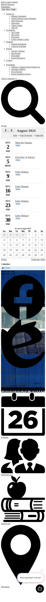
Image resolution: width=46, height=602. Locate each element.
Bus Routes (16, 53)
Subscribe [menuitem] (39, 135)
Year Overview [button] (26, 135)
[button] (10, 14)
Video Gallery (17, 25)
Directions (15, 23)
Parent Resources (18, 58)
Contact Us (10, 379)
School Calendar (18, 51)
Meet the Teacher (23, 142)
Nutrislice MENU (18, 69)
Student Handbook (18, 44)
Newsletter (15, 56)
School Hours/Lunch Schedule (23, 18)
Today (4, 259)
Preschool (15, 37)
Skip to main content (9, 2)
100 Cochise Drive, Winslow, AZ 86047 (17, 383)
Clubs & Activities (18, 46)
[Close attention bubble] (42, 571)
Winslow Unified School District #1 (25, 67)
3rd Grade (15, 32)
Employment (11, 376)
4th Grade (15, 35)
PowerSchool (16, 72)
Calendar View (38, 259)
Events (7, 268)
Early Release (21, 171)
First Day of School (25, 157)
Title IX (14, 28)
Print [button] (15, 135)
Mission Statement (18, 16)
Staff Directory (17, 21)
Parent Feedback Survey (21, 74)
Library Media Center (20, 39)
